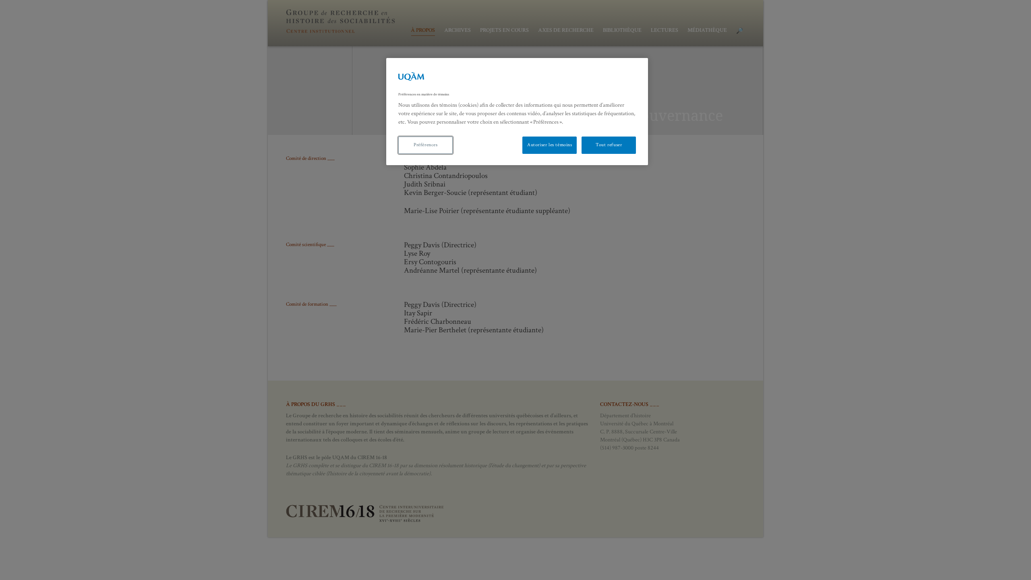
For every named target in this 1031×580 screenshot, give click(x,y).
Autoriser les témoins (549, 145)
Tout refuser (609, 145)
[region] (517, 111)
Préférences (426, 145)
